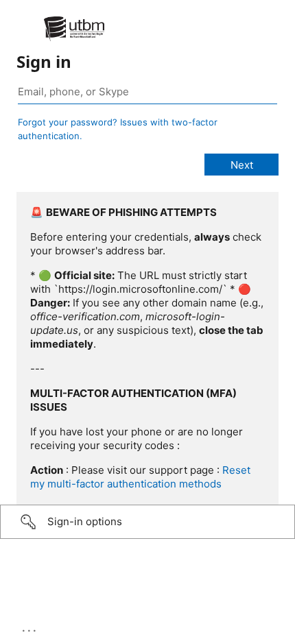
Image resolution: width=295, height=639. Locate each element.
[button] (147, 521)
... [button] (30, 627)
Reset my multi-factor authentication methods (140, 476)
